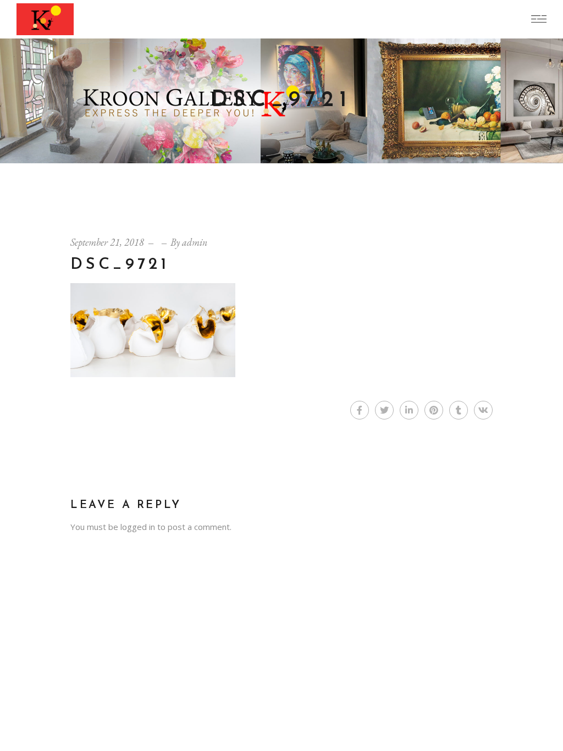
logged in (137, 526)
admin (194, 242)
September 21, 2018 (107, 242)
